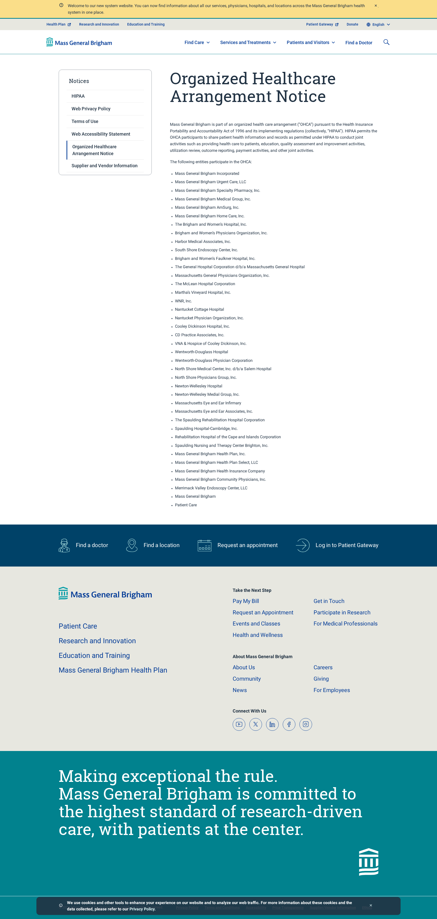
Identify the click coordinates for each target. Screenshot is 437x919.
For (332, 690)
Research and (97, 641)
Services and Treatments (245, 42)
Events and (256, 623)
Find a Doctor (358, 42)
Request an (263, 612)
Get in (329, 601)
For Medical (346, 623)
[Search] (386, 42)
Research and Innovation (99, 24)
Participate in (342, 612)
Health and (258, 635)
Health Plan (56, 24)
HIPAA (78, 96)
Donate (352, 24)
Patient (78, 626)
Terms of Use (85, 121)
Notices (79, 81)
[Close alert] (375, 6)
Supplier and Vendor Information (105, 165)
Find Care (194, 42)
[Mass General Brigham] (79, 42)
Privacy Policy (142, 909)
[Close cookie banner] (370, 906)
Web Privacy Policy (91, 108)
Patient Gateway (319, 24)
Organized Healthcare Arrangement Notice (94, 150)
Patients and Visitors (308, 42)
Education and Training (146, 24)
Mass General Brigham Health (113, 670)
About (244, 667)
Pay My (246, 601)
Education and (94, 655)
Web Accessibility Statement (101, 134)
